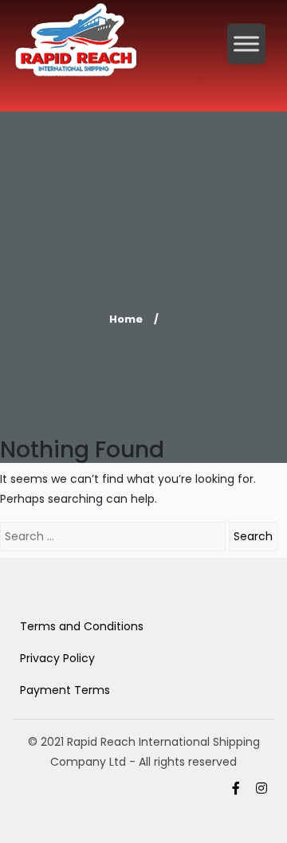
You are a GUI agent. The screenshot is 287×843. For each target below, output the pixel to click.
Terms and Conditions (82, 626)
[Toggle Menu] (246, 43)
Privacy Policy (57, 658)
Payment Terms (65, 690)
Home (126, 319)
